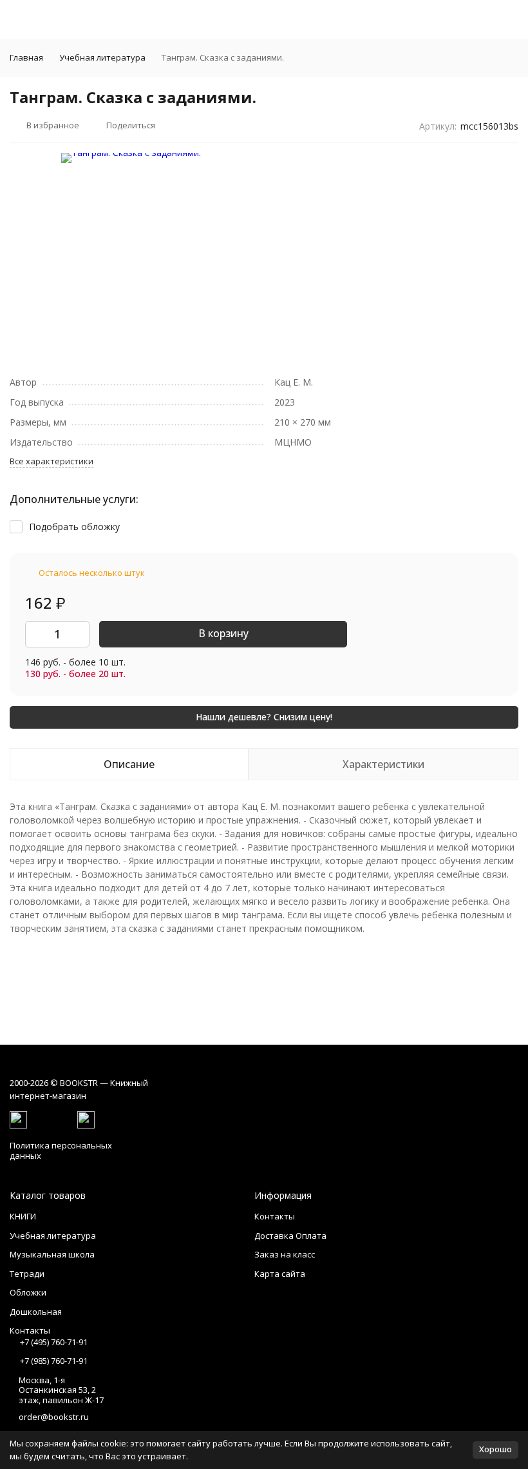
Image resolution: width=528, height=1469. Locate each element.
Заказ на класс (284, 1254)
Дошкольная (36, 1311)
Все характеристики (51, 461)
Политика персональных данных (61, 1150)
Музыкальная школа (52, 1254)
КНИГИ (23, 1216)
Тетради (27, 1273)
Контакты (274, 1216)
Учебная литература (102, 57)
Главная (26, 57)
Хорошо (495, 1449)
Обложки (28, 1292)
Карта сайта (279, 1273)
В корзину (223, 633)
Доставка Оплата (290, 1235)
